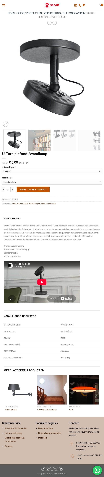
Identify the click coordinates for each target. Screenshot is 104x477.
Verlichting (52, 13)
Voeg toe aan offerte (33, 189)
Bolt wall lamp (11, 409)
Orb (71, 409)
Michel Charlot (22, 203)
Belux (14, 203)
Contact (8, 446)
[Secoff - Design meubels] (52, 5)
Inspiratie (42, 437)
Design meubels (45, 428)
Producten (34, 13)
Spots (43, 203)
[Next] (96, 77)
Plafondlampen (74, 13)
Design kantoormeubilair (49, 433)
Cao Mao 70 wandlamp (47, 409)
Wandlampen (51, 203)
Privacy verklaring (13, 433)
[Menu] (3, 5)
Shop (20, 13)
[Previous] (7, 77)
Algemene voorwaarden (16, 428)
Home (11, 13)
